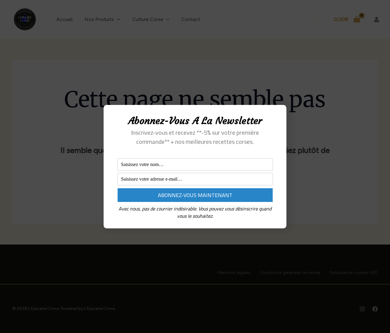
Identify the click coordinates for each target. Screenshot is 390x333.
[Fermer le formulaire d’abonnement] (278, 114)
